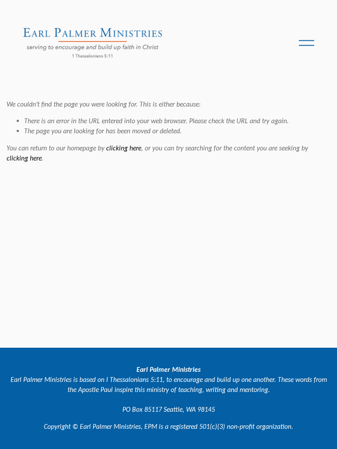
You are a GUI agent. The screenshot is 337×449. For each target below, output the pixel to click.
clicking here (123, 148)
